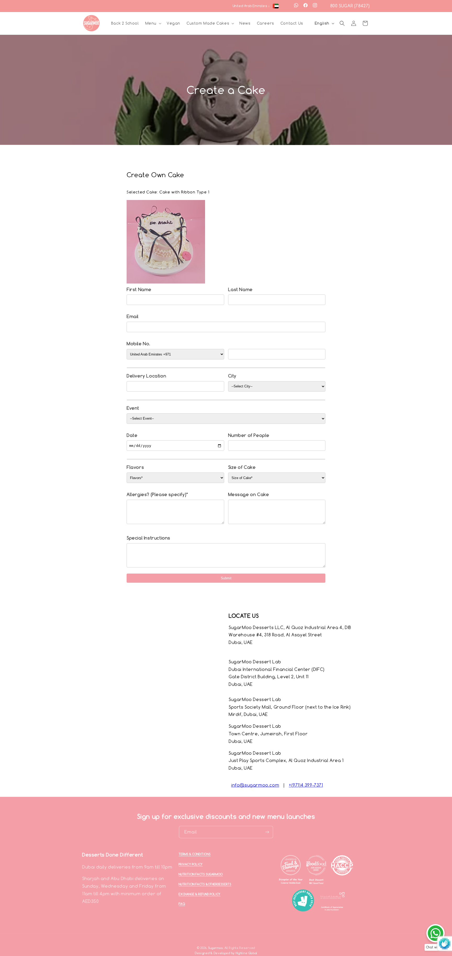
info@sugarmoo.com (255, 785)
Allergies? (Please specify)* (157, 494)
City (232, 376)
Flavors (135, 467)
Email (133, 316)
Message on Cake (248, 494)
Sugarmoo (215, 948)
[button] (152, 23)
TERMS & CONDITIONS (195, 854)
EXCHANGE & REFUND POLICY (199, 894)
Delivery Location (146, 376)
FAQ (182, 904)
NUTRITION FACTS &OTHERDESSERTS (205, 884)
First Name (139, 289)
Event (133, 408)
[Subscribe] (267, 832)
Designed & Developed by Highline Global (226, 953)
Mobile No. (138, 343)
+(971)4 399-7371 (306, 785)
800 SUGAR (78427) (350, 5)
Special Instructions (148, 538)
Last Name (240, 289)
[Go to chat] (435, 933)
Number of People (249, 435)
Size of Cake (242, 467)
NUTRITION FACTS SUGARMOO (201, 874)
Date (132, 435)
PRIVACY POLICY (190, 864)
